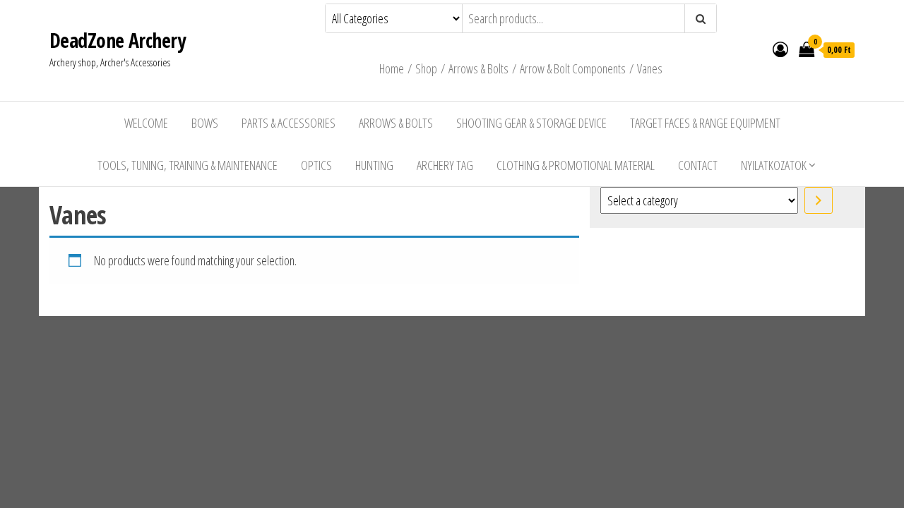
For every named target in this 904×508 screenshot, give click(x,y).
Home (391, 68)
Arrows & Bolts (478, 68)
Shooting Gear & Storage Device (531, 122)
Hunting (374, 165)
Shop (426, 68)
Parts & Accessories (288, 122)
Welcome (146, 122)
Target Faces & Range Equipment (705, 122)
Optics (316, 165)
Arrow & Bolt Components (573, 68)
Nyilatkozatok (774, 165)
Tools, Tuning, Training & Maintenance (187, 165)
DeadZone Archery (117, 40)
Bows (204, 122)
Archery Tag (445, 165)
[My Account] (780, 48)
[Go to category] (818, 200)
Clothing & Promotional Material (575, 165)
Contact (698, 165)
